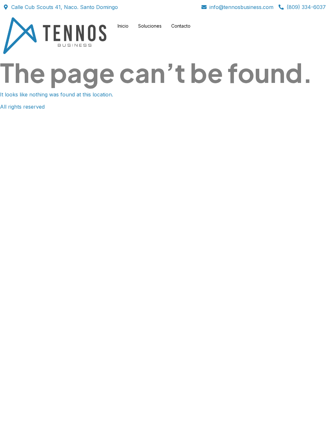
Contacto (181, 26)
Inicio (123, 26)
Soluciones (150, 26)
